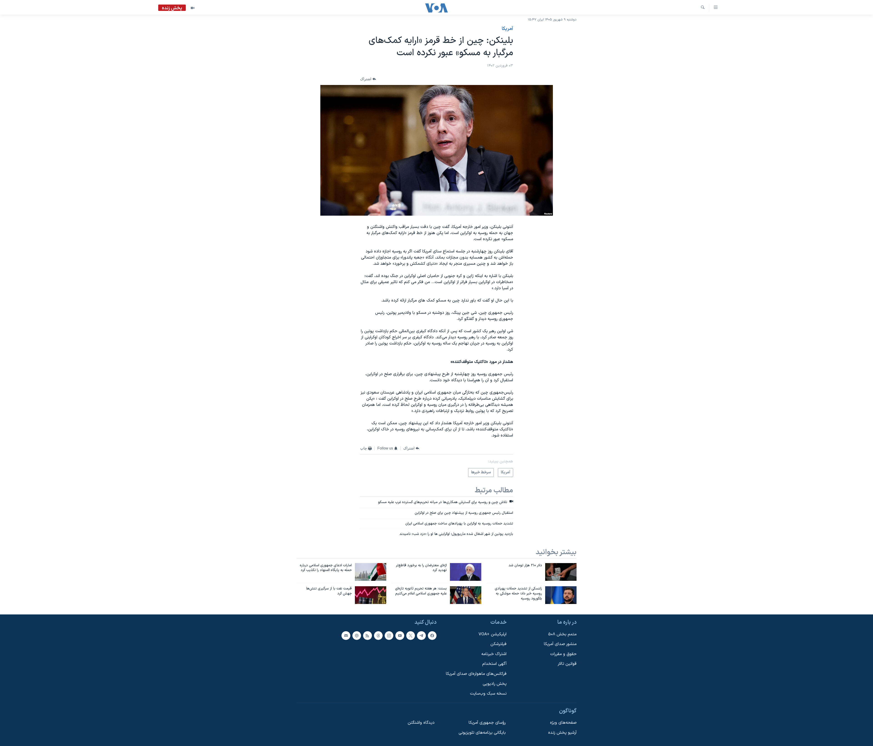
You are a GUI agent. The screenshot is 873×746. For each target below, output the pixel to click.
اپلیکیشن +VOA (493, 634)
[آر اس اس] (367, 635)
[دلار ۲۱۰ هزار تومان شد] (561, 572)
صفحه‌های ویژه (563, 723)
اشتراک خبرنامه (494, 654)
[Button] (368, 79)
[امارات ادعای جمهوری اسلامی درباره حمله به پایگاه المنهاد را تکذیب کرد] (370, 572)
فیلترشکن (498, 644)
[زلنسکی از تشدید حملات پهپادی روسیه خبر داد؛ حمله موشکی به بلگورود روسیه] (561, 595)
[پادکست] (356, 635)
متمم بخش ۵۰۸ (562, 634)
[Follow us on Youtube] (399, 635)
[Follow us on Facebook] (432, 635)
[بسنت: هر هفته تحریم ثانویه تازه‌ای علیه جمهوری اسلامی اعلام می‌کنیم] (465, 595)
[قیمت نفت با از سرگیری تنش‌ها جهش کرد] (370, 595)
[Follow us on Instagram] (389, 635)
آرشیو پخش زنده (562, 733)
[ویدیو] (192, 8)
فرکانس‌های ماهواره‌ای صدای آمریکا (476, 674)
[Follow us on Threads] (378, 635)
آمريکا (507, 28)
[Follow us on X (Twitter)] (410, 635)
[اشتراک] (345, 635)
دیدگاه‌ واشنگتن (421, 723)
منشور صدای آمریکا (560, 644)
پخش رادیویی (495, 684)
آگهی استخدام (494, 664)
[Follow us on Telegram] (421, 635)
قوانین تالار (567, 664)
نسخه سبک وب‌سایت (488, 694)
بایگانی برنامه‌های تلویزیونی (482, 733)
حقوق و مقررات (563, 654)
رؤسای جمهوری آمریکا (487, 723)
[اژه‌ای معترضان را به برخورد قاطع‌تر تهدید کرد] (465, 572)
